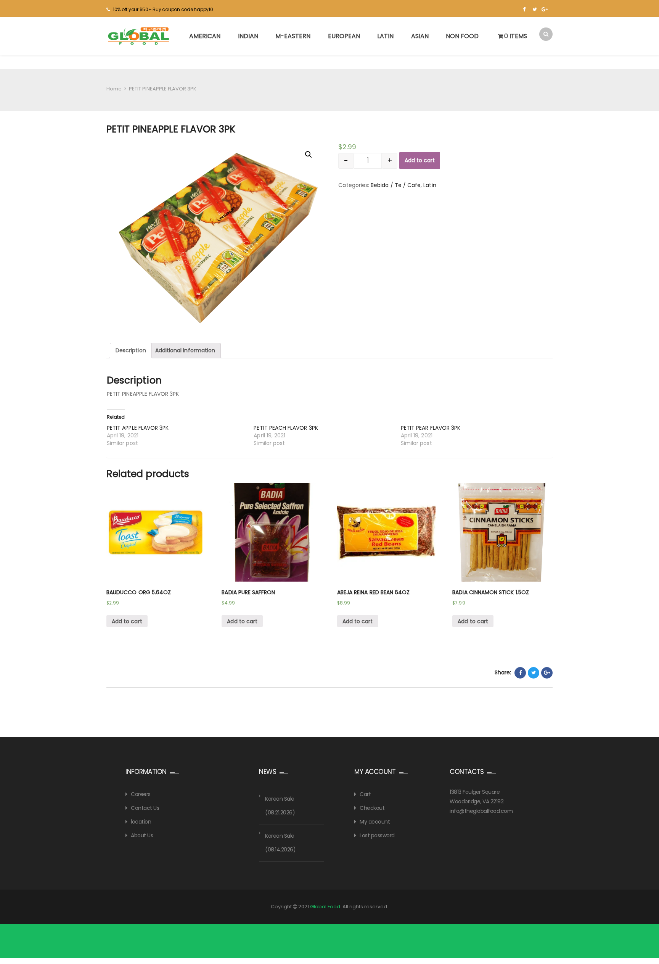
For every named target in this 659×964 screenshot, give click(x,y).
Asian (420, 36)
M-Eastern (292, 36)
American (204, 36)
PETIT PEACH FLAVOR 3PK (286, 428)
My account (375, 821)
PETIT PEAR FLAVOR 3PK (430, 428)
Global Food (325, 906)
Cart (365, 794)
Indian (248, 36)
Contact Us (145, 808)
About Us (142, 835)
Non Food (462, 36)
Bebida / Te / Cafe (396, 185)
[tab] (131, 350)
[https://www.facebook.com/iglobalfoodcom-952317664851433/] (524, 9)
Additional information (185, 350)
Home (114, 88)
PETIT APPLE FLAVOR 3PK (138, 428)
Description (131, 350)
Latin (385, 36)
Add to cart (420, 160)
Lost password (377, 835)
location (141, 821)
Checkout (372, 808)
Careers (141, 794)
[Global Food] (139, 35)
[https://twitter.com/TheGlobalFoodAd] (534, 9)
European (344, 36)
